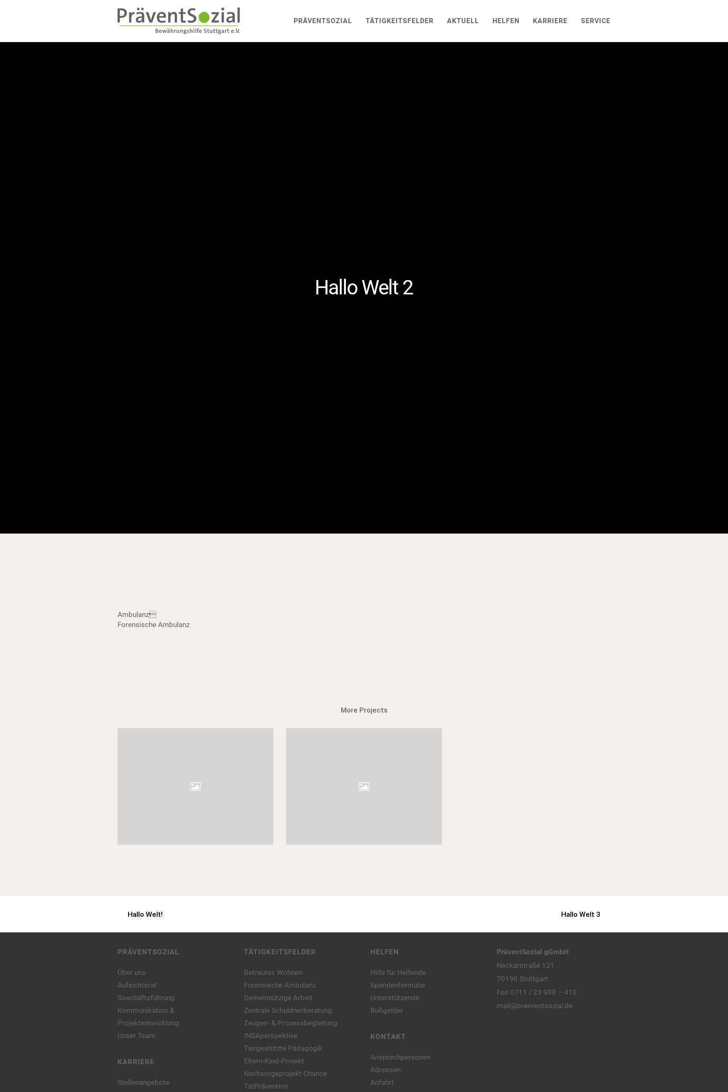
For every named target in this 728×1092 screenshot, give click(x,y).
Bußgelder (386, 1010)
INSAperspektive (270, 1035)
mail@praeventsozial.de (535, 1005)
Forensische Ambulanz (280, 985)
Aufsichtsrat (137, 985)
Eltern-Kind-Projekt (274, 1061)
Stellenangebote (143, 1082)
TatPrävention (266, 1086)
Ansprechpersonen (400, 1057)
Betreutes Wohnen (273, 972)
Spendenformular (398, 985)
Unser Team (136, 1035)
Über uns (132, 972)
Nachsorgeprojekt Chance (285, 1073)
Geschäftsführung (146, 997)
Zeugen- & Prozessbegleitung (290, 1023)
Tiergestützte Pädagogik (283, 1048)
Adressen (385, 1069)
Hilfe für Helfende (398, 972)
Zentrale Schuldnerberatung (288, 1010)
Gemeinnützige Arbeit (278, 997)
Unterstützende (394, 997)
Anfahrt (382, 1082)
